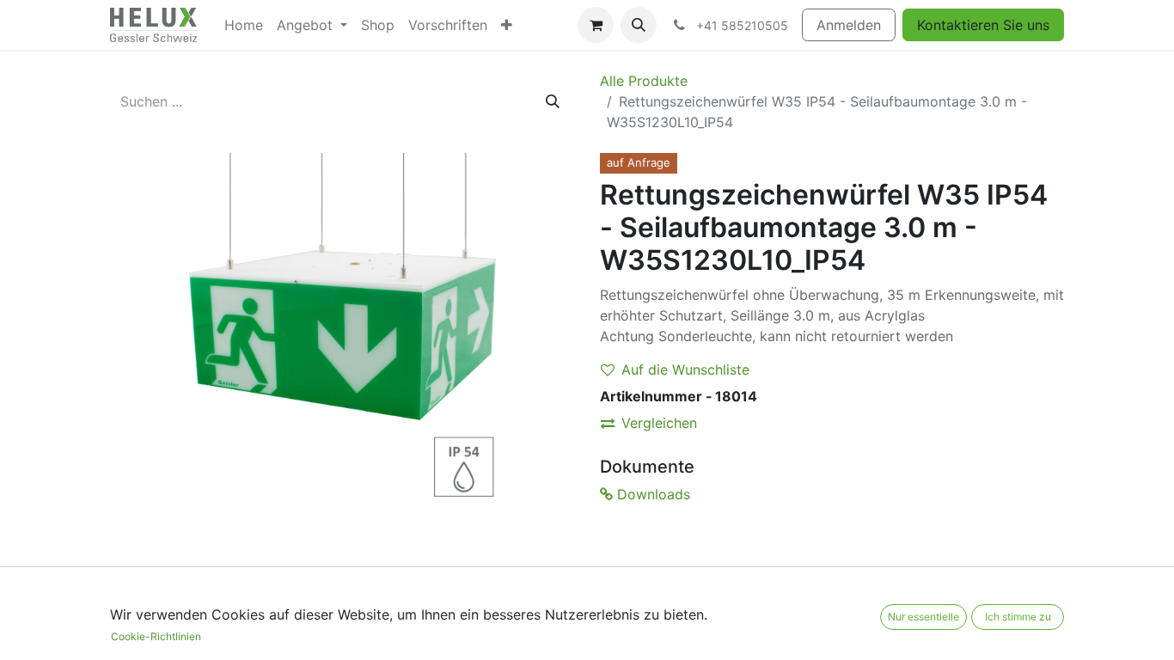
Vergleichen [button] (659, 422)
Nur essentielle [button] (923, 616)
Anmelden (848, 25)
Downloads (651, 494)
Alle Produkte (644, 80)
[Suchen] (552, 101)
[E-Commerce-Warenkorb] (596, 25)
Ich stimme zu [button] (1018, 616)
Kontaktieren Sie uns (983, 25)
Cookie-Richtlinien (156, 636)
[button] (639, 25)
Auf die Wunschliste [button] (685, 369)
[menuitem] (243, 25)
